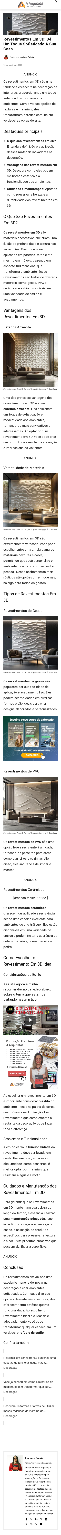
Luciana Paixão (27, 57)
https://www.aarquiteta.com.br (38, 1463)
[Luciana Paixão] (6, 57)
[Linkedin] (36, 1518)
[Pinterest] (33, 1437)
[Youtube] (41, 1523)
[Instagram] (31, 1518)
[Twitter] (25, 1437)
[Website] (31, 1523)
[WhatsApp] (40, 1437)
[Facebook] (17, 1437)
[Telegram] (46, 1518)
